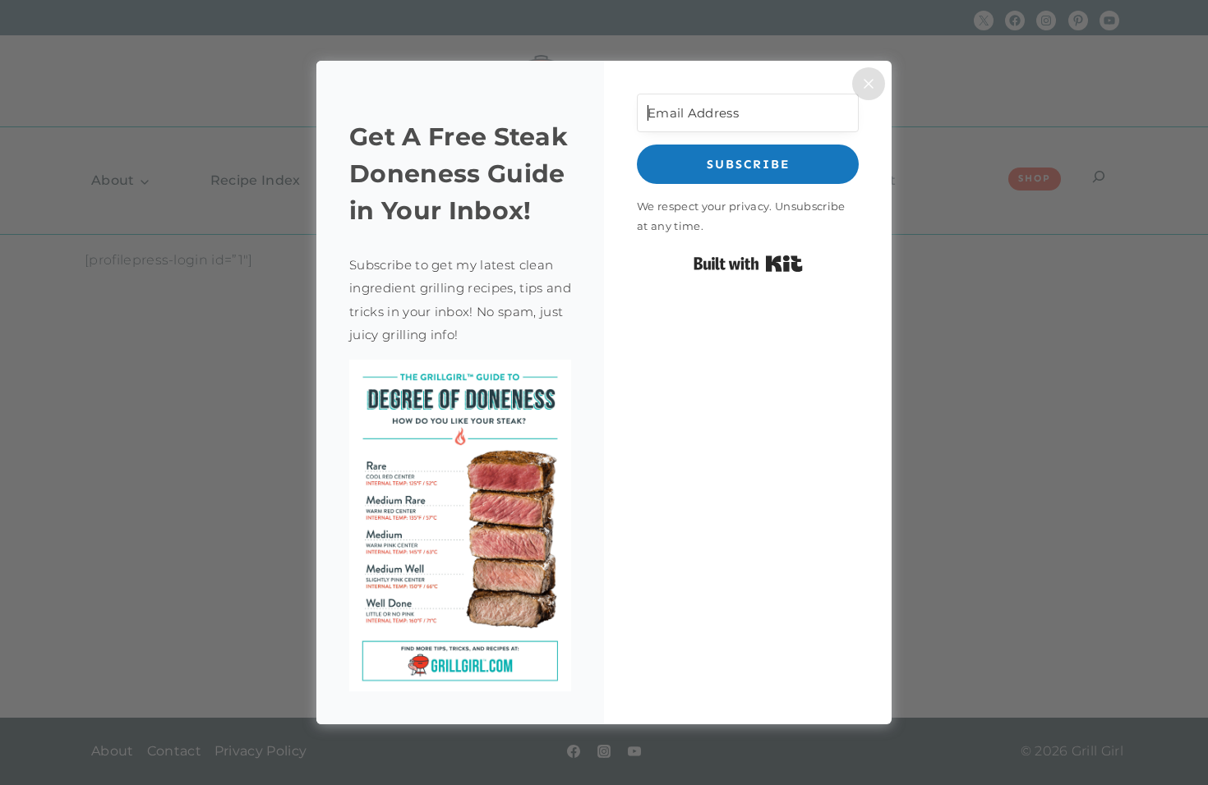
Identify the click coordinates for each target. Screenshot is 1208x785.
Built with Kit (748, 263)
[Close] (868, 83)
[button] (460, 526)
